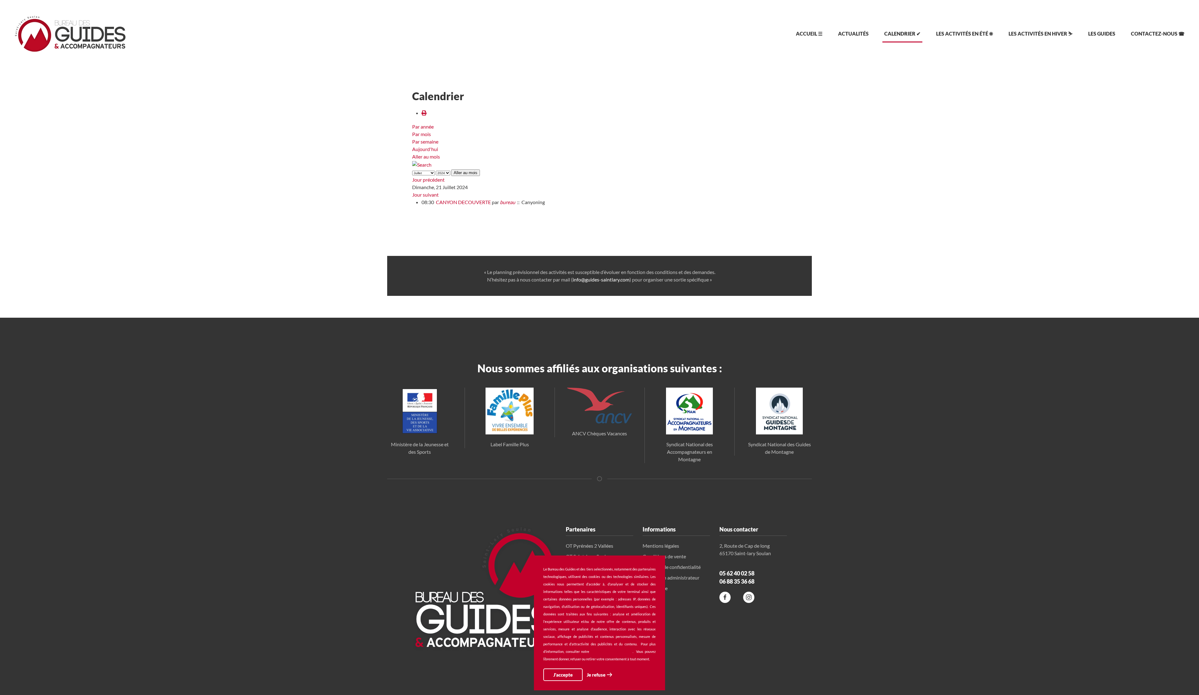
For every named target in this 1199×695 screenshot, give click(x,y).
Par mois (421, 134)
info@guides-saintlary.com (601, 279)
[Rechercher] (422, 164)
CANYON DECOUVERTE (463, 202)
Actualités (853, 34)
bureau (507, 202)
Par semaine (425, 141)
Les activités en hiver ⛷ (1041, 34)
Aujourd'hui (425, 149)
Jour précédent (428, 180)
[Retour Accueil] (70, 33)
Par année (423, 127)
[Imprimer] (424, 113)
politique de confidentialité (612, 651)
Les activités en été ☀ (964, 34)
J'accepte (563, 675)
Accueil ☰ (809, 34)
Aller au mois (426, 156)
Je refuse (596, 675)
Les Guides (1101, 34)
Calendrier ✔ (902, 34)
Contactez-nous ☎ (1158, 34)
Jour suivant (425, 195)
